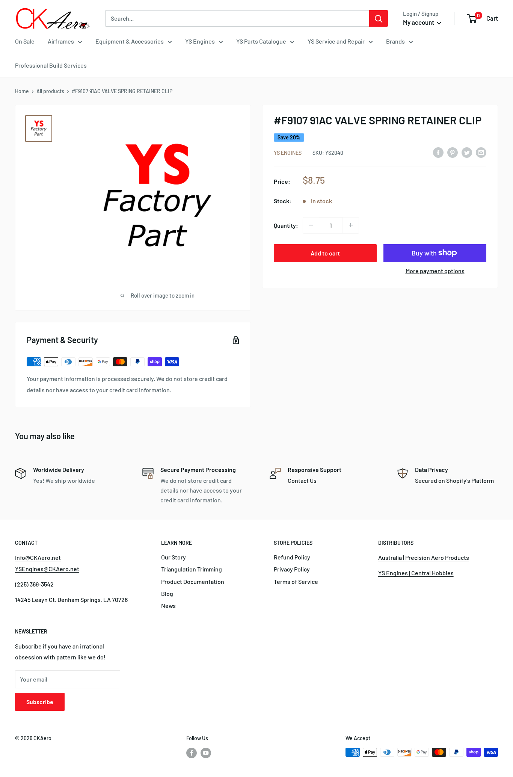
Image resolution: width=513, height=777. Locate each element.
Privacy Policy (292, 569)
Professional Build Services (51, 65)
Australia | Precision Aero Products (423, 557)
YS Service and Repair (336, 41)
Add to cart (325, 252)
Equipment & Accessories (129, 41)
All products (50, 91)
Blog (167, 593)
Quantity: (286, 224)
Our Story (173, 557)
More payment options (435, 270)
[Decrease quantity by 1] (311, 225)
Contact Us (302, 480)
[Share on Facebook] (438, 152)
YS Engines (200, 41)
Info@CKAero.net (38, 557)
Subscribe (39, 701)
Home (22, 91)
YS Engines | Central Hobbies (416, 572)
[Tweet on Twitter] (467, 152)
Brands (395, 41)
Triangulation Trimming (191, 569)
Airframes (61, 41)
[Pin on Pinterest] (452, 152)
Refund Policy (292, 557)
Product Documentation (192, 581)
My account (419, 22)
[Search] (378, 18)
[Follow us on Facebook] (191, 753)
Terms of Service (296, 581)
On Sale (25, 41)
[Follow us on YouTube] (206, 753)
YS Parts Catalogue (261, 41)
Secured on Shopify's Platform (454, 480)
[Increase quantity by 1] (351, 225)
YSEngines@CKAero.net (47, 568)
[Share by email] (481, 152)
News (168, 605)
